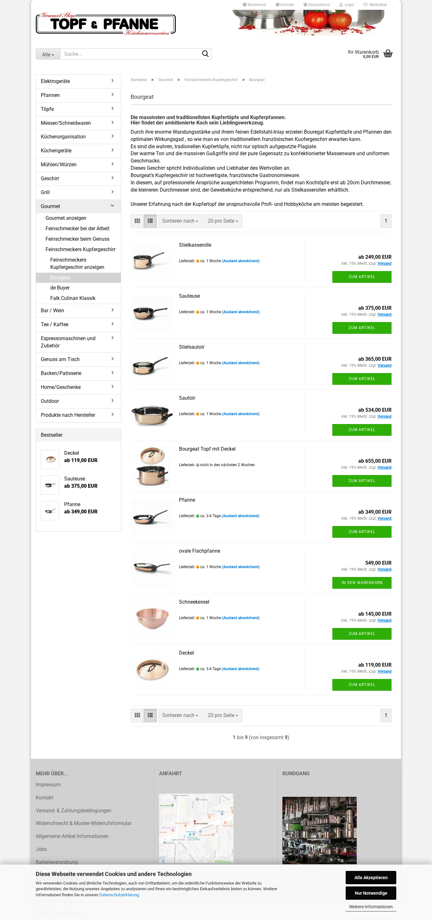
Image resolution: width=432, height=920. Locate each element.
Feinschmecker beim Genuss (77, 239)
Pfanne (187, 500)
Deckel (186, 653)
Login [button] (348, 5)
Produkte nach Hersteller (68, 415)
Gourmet (50, 206)
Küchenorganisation (63, 137)
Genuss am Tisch (60, 359)
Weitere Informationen (371, 906)
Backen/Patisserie (61, 373)
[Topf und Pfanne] (216, 24)
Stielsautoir (191, 347)
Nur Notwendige (371, 893)
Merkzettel (377, 5)
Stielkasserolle (195, 245)
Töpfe (47, 109)
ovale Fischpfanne (199, 551)
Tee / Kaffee (54, 324)
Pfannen (50, 95)
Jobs (41, 849)
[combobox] (180, 221)
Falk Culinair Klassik (73, 298)
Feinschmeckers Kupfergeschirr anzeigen (77, 263)
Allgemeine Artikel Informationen (72, 836)
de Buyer (60, 288)
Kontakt (287, 5)
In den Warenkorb (362, 583)
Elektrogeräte (55, 81)
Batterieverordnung (57, 862)
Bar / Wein (52, 311)
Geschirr (50, 178)
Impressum (48, 785)
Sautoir (187, 398)
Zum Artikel (362, 277)
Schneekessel (194, 602)
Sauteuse (189, 296)
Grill (45, 192)
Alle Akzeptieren (371, 877)
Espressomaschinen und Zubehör (68, 342)
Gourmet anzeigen (66, 218)
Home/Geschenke (61, 387)
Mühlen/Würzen (59, 165)
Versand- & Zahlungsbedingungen (73, 811)
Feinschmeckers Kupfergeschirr (80, 249)
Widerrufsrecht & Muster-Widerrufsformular (84, 823)
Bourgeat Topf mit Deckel (207, 449)
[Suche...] (205, 54)
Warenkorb (256, 5)
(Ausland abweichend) (241, 261)
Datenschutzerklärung (119, 894)
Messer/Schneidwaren (66, 123)
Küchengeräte (56, 151)
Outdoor (50, 401)
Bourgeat (60, 278)
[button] (317, 5)
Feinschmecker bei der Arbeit (77, 228)
